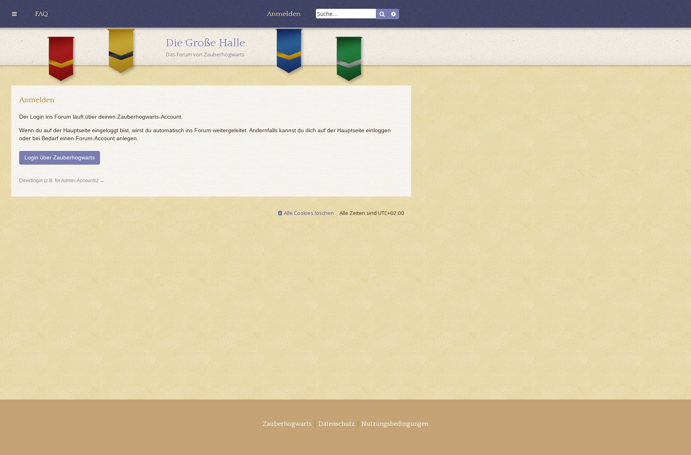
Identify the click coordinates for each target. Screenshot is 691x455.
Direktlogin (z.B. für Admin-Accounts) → (61, 180)
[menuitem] (41, 14)
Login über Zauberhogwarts (59, 157)
